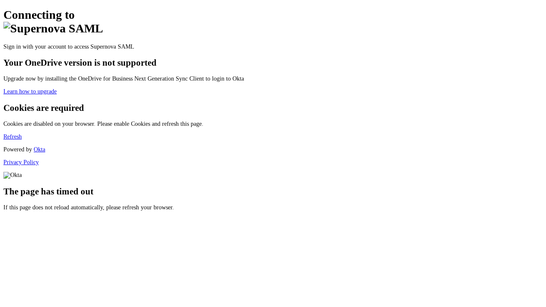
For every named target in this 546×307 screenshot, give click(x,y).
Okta (39, 149)
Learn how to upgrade (30, 91)
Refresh (12, 136)
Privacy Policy (21, 162)
